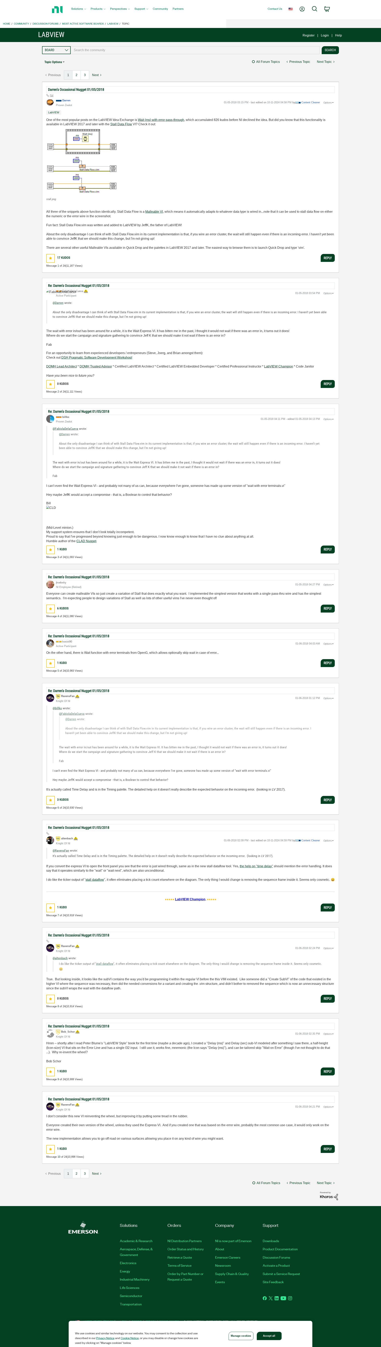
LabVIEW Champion (278, 366)
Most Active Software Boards (83, 23)
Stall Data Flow (121, 124)
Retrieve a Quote (179, 1257)
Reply (328, 258)
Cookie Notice (130, 1338)
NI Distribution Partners (184, 1241)
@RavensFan (61, 850)
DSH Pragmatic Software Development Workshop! (96, 357)
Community (21, 23)
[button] (82, 160)
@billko (57, 708)
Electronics (128, 1263)
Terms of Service (179, 1265)
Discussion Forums (46, 23)
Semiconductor (131, 1295)
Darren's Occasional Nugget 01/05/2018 (76, 89)
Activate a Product (276, 1265)
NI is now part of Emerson (233, 1241)
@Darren (58, 303)
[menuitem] (78, 9)
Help (338, 35)
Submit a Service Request (281, 1273)
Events (220, 1282)
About (219, 1249)
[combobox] (195, 50)
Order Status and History (185, 1249)
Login (325, 35)
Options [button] (327, 102)
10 (59, 1156)
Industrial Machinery (135, 1279)
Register (309, 35)
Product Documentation (280, 1249)
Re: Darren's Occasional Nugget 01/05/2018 (78, 285)
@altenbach (60, 958)
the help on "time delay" (256, 866)
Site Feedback (273, 1282)
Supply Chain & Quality (232, 1273)
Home (6, 23)
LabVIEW (112, 23)
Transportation (131, 1304)
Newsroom (223, 1265)
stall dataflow (95, 879)
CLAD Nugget (86, 541)
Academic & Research (136, 1241)
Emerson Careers (227, 1257)
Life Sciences (129, 1287)
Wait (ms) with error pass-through (161, 120)
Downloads (271, 1241)
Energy (125, 1271)
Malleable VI (154, 211)
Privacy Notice (105, 1338)
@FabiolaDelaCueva (65, 429)
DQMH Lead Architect (61, 366)
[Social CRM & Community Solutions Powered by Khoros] (329, 1195)
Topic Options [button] (53, 62)
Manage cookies (241, 1335)
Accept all (269, 1335)
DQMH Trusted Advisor (96, 366)
